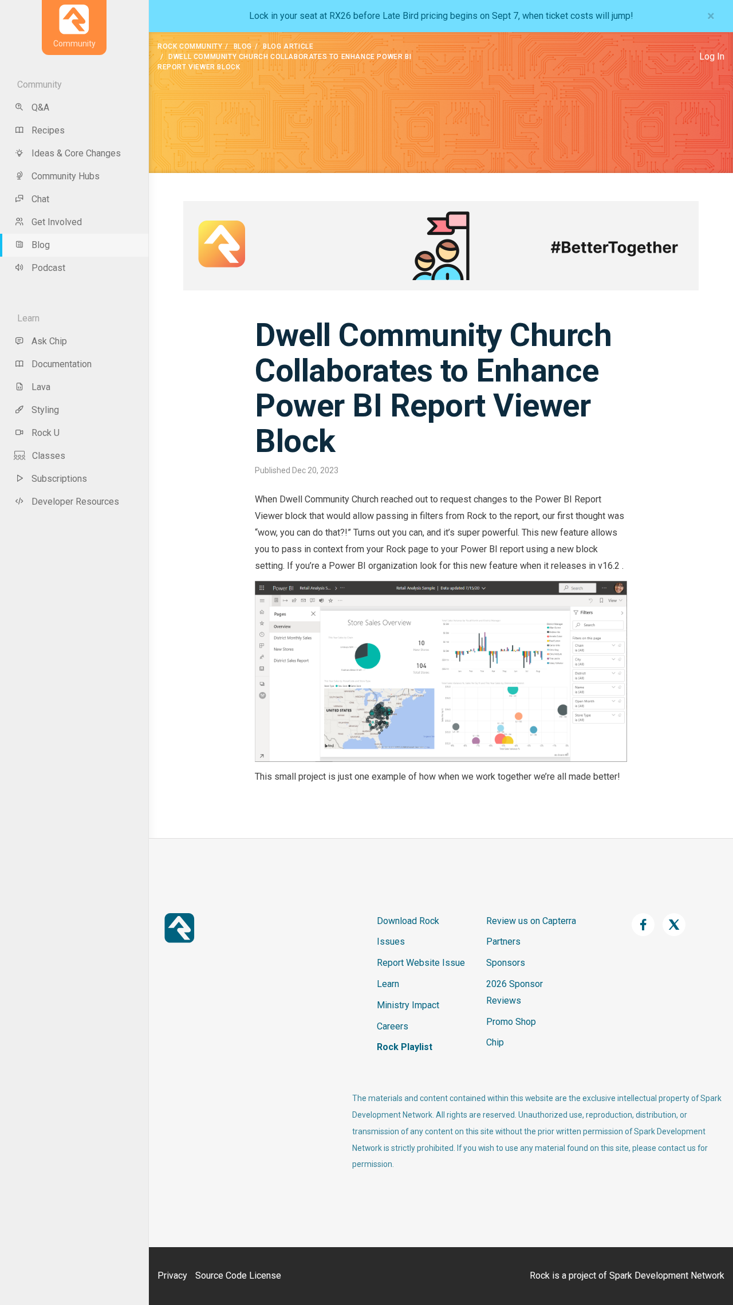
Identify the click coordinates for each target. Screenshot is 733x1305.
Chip (495, 1042)
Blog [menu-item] (40, 244)
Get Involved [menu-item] (56, 222)
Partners (503, 941)
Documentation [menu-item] (61, 364)
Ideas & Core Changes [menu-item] (76, 153)
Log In (711, 56)
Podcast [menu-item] (48, 267)
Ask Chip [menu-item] (49, 341)
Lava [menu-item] (40, 387)
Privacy (172, 1275)
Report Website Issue (421, 962)
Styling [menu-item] (45, 409)
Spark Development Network (666, 1275)
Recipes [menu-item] (48, 130)
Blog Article (288, 46)
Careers (392, 1026)
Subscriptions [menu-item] (59, 478)
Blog (243, 46)
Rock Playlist (404, 1046)
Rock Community (189, 46)
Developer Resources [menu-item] (75, 501)
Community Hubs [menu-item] (65, 176)
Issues (391, 941)
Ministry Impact (408, 1005)
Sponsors (505, 962)
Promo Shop (511, 1021)
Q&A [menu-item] (40, 107)
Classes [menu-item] (48, 455)
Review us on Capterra (531, 920)
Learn (388, 983)
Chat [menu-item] (40, 199)
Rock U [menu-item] (45, 432)
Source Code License (238, 1275)
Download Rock (408, 920)
